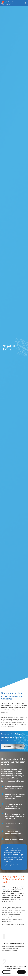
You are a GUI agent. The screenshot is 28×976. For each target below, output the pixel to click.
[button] (25, 3)
